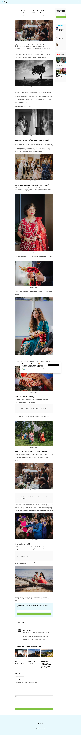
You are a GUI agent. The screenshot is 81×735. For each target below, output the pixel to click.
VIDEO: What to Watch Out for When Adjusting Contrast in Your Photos (59, 65)
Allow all (53, 365)
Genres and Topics (34, 8)
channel (61, 54)
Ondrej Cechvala (27, 630)
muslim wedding (46, 15)
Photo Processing (18, 658)
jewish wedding (40, 15)
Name (16, 696)
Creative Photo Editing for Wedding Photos (19, 662)
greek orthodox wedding (28, 15)
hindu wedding (35, 15)
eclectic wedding (20, 15)
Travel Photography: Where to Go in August (33, 662)
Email (16, 700)
